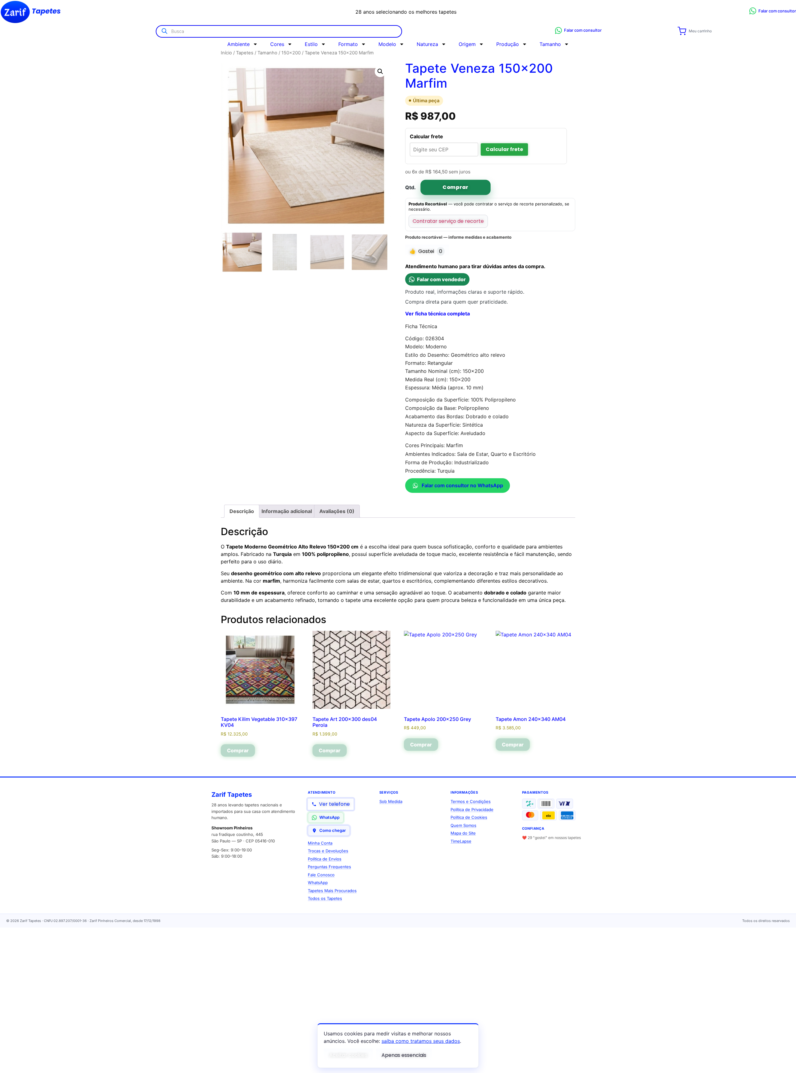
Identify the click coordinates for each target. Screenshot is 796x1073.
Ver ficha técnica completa (437, 313)
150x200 (291, 53)
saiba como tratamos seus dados (421, 1041)
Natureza (427, 44)
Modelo (387, 44)
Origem (467, 44)
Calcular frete (504, 149)
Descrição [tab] (241, 511)
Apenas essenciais (404, 1055)
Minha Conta (320, 843)
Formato (348, 44)
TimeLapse (461, 841)
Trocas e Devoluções (328, 850)
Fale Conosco (321, 874)
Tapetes (244, 53)
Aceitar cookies (348, 1055)
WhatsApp (329, 817)
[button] (380, 71)
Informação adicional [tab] (286, 511)
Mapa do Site (463, 833)
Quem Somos (463, 825)
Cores (277, 44)
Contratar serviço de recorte (448, 221)
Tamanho (550, 44)
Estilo (311, 44)
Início (226, 53)
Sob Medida (390, 801)
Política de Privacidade (472, 809)
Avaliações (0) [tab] (336, 511)
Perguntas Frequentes (329, 866)
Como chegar (332, 830)
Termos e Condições (471, 801)
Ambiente (238, 44)
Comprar (455, 187)
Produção (507, 44)
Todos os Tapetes (325, 898)
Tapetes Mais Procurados (332, 890)
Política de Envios (324, 858)
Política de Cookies (469, 817)
